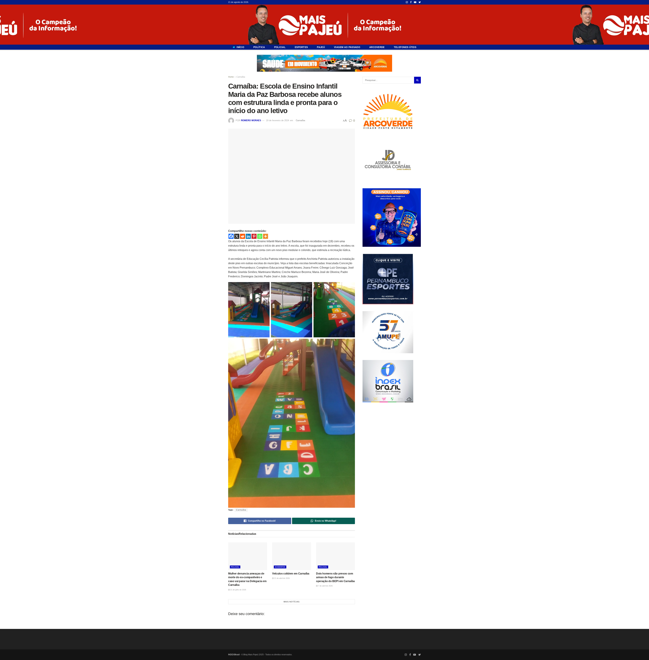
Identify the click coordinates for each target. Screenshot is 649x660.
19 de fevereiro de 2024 (277, 120)
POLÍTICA (259, 47)
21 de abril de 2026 (282, 578)
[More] (265, 236)
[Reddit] (242, 236)
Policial (235, 567)
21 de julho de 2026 (238, 590)
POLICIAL (280, 47)
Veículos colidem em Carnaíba (290, 573)
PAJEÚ (321, 47)
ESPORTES (301, 47)
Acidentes (280, 567)
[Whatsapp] (259, 236)
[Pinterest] (254, 236)
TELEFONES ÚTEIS (405, 47)
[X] (236, 236)
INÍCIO (240, 47)
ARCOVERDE (377, 47)
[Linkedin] (248, 236)
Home (231, 77)
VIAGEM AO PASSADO (347, 47)
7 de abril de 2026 (325, 586)
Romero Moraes (251, 120)
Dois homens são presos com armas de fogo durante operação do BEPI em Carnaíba (335, 577)
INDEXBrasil (234, 654)
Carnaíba (240, 77)
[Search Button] (417, 80)
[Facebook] (231, 236)
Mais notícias (291, 602)
